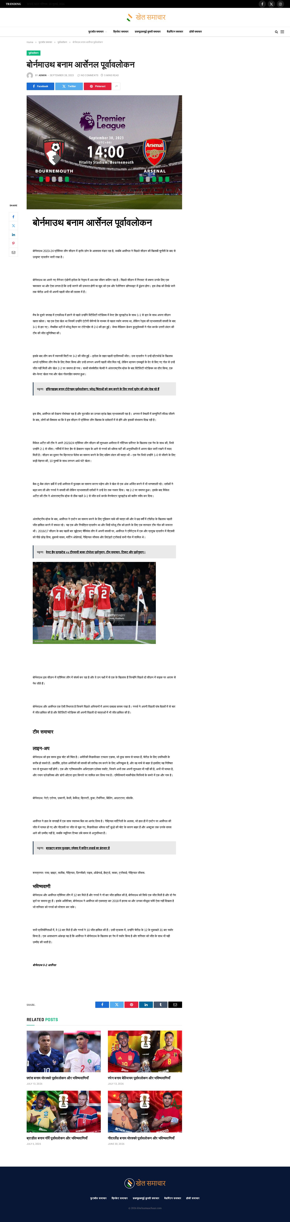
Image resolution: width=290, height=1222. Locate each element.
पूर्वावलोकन (33, 53)
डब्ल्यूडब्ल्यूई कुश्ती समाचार (148, 31)
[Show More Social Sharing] (116, 86)
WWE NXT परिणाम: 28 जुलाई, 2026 (46, 4)
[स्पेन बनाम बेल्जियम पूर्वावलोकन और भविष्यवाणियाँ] (145, 1051)
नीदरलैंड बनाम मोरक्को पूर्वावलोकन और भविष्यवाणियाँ (141, 1138)
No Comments (89, 75)
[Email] (13, 252)
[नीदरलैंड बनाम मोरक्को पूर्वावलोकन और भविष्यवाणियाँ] (145, 1111)
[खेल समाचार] (145, 17)
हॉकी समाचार (195, 31)
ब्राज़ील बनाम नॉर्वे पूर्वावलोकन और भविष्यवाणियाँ (57, 1138)
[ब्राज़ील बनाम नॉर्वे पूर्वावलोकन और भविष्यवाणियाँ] (64, 1111)
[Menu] (282, 31)
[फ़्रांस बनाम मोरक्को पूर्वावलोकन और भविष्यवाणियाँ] (64, 1051)
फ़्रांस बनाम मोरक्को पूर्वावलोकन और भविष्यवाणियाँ (58, 1078)
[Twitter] (13, 225)
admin (43, 75)
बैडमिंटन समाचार (175, 31)
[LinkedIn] (13, 234)
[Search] (276, 31)
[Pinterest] (13, 243)
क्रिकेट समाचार (120, 31)
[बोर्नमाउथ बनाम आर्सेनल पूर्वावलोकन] (104, 146)
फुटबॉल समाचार (96, 31)
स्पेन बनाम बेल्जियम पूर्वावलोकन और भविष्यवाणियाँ (139, 1078)
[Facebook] (13, 216)
